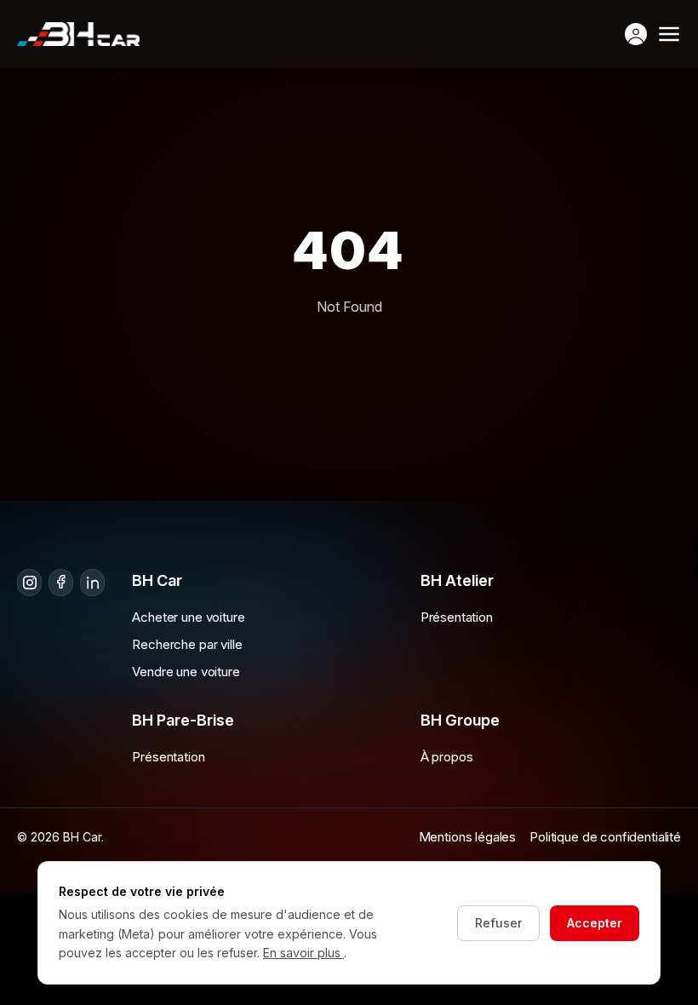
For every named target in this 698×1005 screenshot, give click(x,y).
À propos (447, 757)
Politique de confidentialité (605, 837)
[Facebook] (60, 582)
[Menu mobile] (669, 34)
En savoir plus (303, 952)
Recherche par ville (187, 644)
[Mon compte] (636, 34)
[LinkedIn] (92, 582)
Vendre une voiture (185, 671)
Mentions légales (468, 837)
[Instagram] (29, 582)
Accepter (594, 923)
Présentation (457, 617)
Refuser (498, 923)
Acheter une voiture (188, 617)
